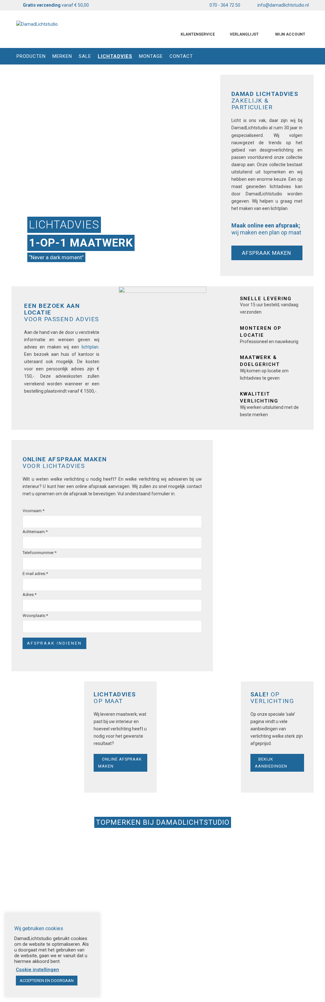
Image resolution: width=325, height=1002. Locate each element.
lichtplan (90, 346)
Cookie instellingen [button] (37, 969)
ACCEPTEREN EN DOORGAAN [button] (47, 980)
